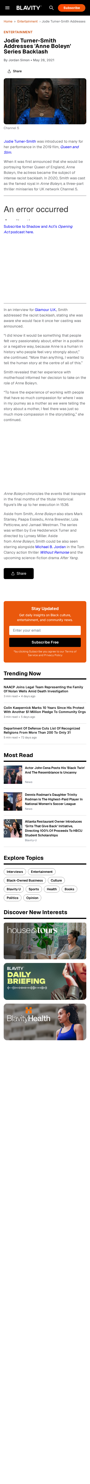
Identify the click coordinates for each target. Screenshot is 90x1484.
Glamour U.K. (45, 309)
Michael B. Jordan (50, 546)
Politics (12, 898)
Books (69, 889)
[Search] (51, 7)
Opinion (32, 898)
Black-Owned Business (25, 880)
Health (52, 889)
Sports (34, 889)
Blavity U (14, 889)
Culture (56, 880)
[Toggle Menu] (7, 8)
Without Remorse (54, 552)
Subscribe (71, 8)
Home (8, 21)
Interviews (15, 872)
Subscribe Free (45, 642)
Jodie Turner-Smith (20, 141)
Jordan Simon (19, 60)
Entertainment (27, 21)
